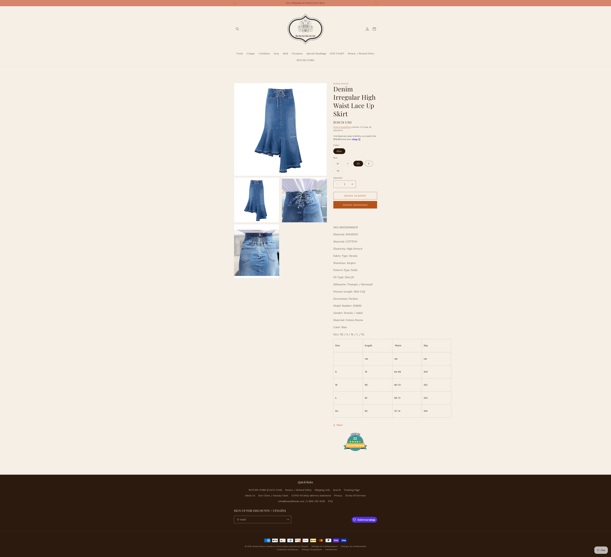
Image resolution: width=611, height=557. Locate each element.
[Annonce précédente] (235, 3)
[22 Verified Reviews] (355, 456)
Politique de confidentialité (353, 546)
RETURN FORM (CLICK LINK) (265, 490)
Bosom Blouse (259, 546)
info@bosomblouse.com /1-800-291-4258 (301, 501)
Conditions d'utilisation (287, 549)
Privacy (338, 495)
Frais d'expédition (342, 127)
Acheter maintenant (355, 204)
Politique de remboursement (325, 546)
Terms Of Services (355, 495)
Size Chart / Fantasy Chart (273, 495)
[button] (237, 28)
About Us (250, 495)
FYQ (330, 501)
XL (340, 171)
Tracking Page (352, 490)
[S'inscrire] (287, 519)
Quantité (337, 177)
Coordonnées (331, 549)
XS (358, 163)
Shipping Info (322, 490)
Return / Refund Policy (298, 490)
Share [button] (340, 425)
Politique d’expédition (312, 549)
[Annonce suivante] (375, 3)
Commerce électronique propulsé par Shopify (287, 546)
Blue (339, 151)
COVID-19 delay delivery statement (311, 495)
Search (337, 490)
